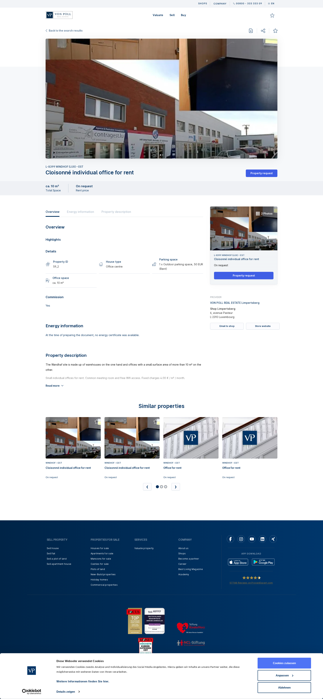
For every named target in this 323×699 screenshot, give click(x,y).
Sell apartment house (59, 564)
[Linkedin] (262, 539)
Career (182, 564)
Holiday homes (99, 579)
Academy (183, 574)
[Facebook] (230, 539)
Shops (182, 553)
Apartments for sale (102, 553)
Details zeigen (65, 691)
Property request (261, 173)
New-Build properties (103, 574)
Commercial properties (104, 584)
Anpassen (282, 675)
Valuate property (144, 548)
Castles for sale (100, 564)
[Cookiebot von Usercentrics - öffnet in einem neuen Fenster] (31, 692)
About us (183, 548)
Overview (52, 212)
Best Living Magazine (190, 569)
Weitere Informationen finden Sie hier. (82, 681)
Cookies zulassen (284, 663)
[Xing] (273, 539)
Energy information (80, 212)
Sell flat (51, 553)
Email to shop (227, 326)
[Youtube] (252, 539)
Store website (263, 326)
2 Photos (267, 213)
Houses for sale (100, 548)
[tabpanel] (161, 99)
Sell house (53, 548)
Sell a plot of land (57, 558)
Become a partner (188, 558)
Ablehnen (284, 687)
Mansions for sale (101, 558)
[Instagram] (241, 539)
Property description (116, 212)
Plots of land (98, 569)
